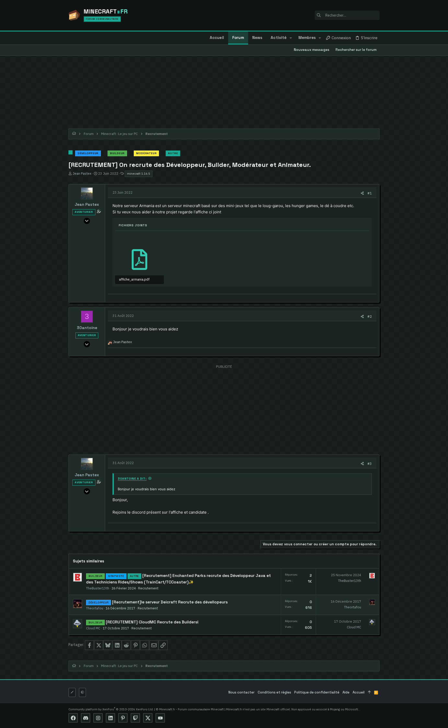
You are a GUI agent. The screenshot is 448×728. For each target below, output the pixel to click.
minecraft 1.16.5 (138, 173)
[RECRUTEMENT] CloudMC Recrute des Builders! (152, 622)
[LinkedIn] (110, 718)
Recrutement (148, 588)
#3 (369, 463)
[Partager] (362, 193)
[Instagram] (98, 718)
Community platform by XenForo (110, 709)
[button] (290, 37)
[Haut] (369, 692)
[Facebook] (73, 718)
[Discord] (85, 718)
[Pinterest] (123, 718)
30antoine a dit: (132, 479)
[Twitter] (147, 718)
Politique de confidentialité (316, 692)
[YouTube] (160, 718)
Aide (345, 692)
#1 (369, 193)
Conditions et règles (274, 692)
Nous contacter (241, 692)
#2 (369, 316)
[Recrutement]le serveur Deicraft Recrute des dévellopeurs (170, 602)
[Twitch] (135, 718)
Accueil (359, 692)
